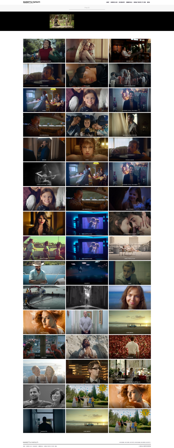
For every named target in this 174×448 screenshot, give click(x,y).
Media (148, 2)
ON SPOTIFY (148, 442)
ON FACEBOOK (122, 442)
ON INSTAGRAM (137, 442)
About (107, 2)
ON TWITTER (132, 442)
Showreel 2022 (114, 2)
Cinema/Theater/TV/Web (140, 2)
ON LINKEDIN (143, 442)
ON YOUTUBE (127, 442)
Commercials (129, 2)
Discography (122, 2)
